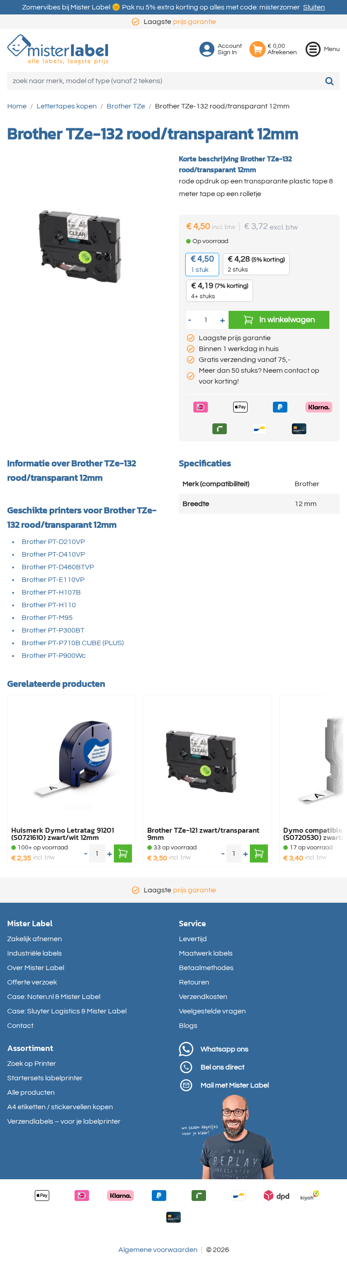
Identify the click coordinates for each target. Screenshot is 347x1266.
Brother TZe (126, 106)
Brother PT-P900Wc (54, 655)
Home (17, 106)
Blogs (188, 1025)
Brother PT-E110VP (53, 579)
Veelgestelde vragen (212, 1011)
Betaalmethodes (206, 967)
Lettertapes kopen (67, 106)
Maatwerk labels (206, 953)
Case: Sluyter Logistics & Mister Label (67, 1011)
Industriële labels (34, 953)
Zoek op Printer (31, 1063)
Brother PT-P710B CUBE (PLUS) (73, 643)
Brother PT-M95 (47, 617)
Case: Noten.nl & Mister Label (53, 996)
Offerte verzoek (32, 982)
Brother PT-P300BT (53, 630)
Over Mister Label (35, 967)
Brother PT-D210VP (53, 541)
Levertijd (193, 938)
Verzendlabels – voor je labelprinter (64, 1121)
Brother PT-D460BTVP (58, 567)
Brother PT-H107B (51, 592)
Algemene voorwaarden (157, 1249)
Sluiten (314, 7)
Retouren (194, 982)
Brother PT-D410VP (53, 554)
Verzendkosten (203, 996)
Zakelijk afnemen (34, 938)
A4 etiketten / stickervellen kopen (60, 1107)
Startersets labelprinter (45, 1078)
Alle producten (31, 1092)
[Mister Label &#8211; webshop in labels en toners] (57, 49)
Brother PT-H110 (49, 605)
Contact (20, 1025)
